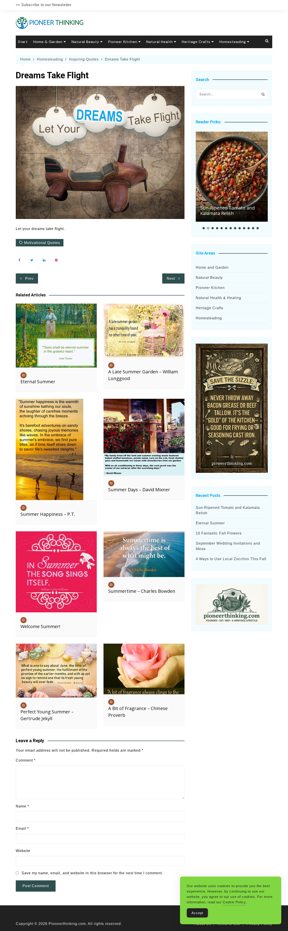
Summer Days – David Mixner (139, 490)
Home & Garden (48, 41)
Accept (197, 913)
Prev (29, 278)
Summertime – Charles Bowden (141, 591)
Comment (26, 760)
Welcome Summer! (40, 626)
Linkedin (45, 259)
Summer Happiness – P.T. (47, 514)
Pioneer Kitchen (122, 41)
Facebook (20, 259)
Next (171, 278)
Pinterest (57, 259)
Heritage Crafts (196, 41)
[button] (203, 228)
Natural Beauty (85, 41)
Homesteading (232, 41)
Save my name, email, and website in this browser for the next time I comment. (92, 873)
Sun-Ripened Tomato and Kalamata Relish (227, 210)
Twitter (32, 259)
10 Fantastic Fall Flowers (219, 533)
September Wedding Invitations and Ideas (228, 546)
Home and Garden (212, 267)
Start (23, 41)
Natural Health (159, 41)
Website (23, 851)
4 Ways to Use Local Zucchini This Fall (231, 559)
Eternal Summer (37, 382)
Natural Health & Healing (218, 298)
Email (22, 828)
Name (22, 806)
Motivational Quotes (42, 243)
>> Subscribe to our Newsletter (44, 5)
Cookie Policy (234, 902)
